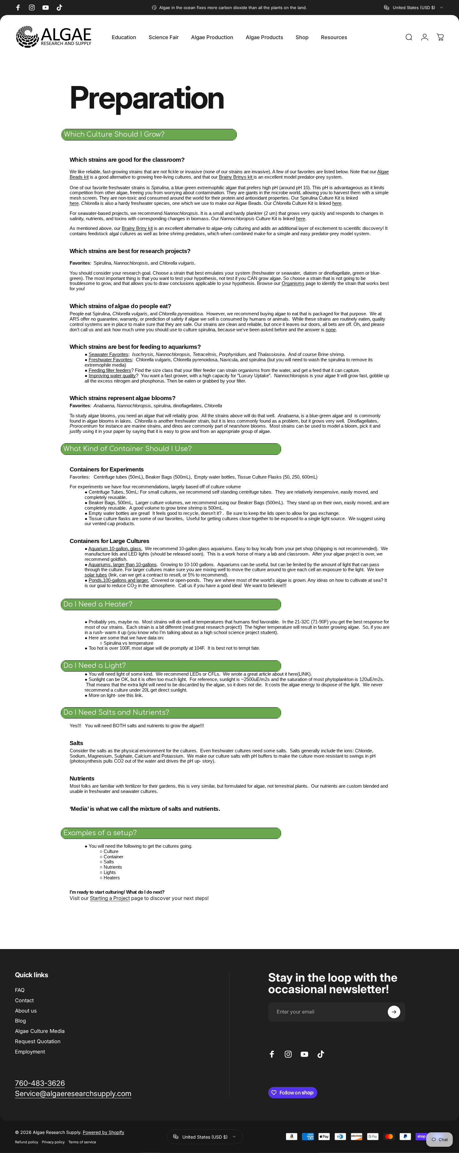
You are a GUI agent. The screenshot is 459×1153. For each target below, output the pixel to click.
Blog (20, 1021)
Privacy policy (53, 1142)
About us (26, 1011)
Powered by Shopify (103, 1132)
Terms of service (82, 1142)
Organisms (293, 283)
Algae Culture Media (40, 1031)
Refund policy (26, 1142)
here (74, 203)
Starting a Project (110, 898)
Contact (24, 1000)
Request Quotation (38, 1041)
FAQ (20, 990)
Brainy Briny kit (137, 228)
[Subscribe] (394, 1012)
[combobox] (414, 7)
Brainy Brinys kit (236, 177)
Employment (30, 1052)
